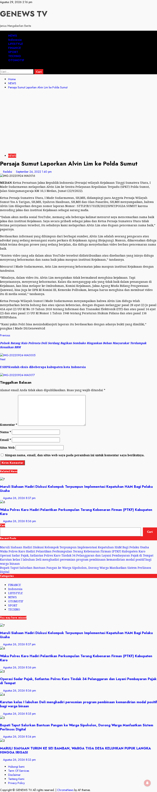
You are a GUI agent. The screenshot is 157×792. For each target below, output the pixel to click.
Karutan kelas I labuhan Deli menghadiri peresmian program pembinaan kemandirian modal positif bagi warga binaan (78, 704)
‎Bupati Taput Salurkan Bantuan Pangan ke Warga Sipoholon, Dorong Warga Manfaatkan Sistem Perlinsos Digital (76, 727)
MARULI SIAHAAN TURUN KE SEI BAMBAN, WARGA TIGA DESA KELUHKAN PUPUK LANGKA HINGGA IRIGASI (75, 750)
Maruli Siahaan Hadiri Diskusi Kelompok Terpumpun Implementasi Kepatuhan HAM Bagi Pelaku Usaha (76, 488)
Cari (2, 525)
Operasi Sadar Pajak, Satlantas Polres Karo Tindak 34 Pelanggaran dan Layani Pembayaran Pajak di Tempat (76, 555)
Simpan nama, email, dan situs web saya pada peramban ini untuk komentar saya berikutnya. (75, 455)
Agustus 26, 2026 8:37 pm (19, 498)
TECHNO (14, 56)
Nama (5, 432)
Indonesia (15, 40)
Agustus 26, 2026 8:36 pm (19, 521)
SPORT (13, 52)
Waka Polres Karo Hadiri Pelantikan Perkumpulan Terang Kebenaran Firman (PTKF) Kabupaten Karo (76, 511)
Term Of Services (18, 771)
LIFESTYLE (15, 44)
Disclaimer (14, 775)
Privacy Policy (16, 783)
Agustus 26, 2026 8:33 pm (19, 760)
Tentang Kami (16, 779)
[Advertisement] (78, 122)
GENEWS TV (23, 13)
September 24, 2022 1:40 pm (34, 172)
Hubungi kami (16, 767)
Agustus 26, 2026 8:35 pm (19, 714)
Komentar (8, 425)
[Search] (1, 67)
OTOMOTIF (16, 60)
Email (5, 440)
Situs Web (7, 448)
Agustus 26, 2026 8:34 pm (19, 737)
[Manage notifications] (147, 783)
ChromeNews (65, 790)
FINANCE (14, 48)
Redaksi (8, 172)
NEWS (12, 36)
